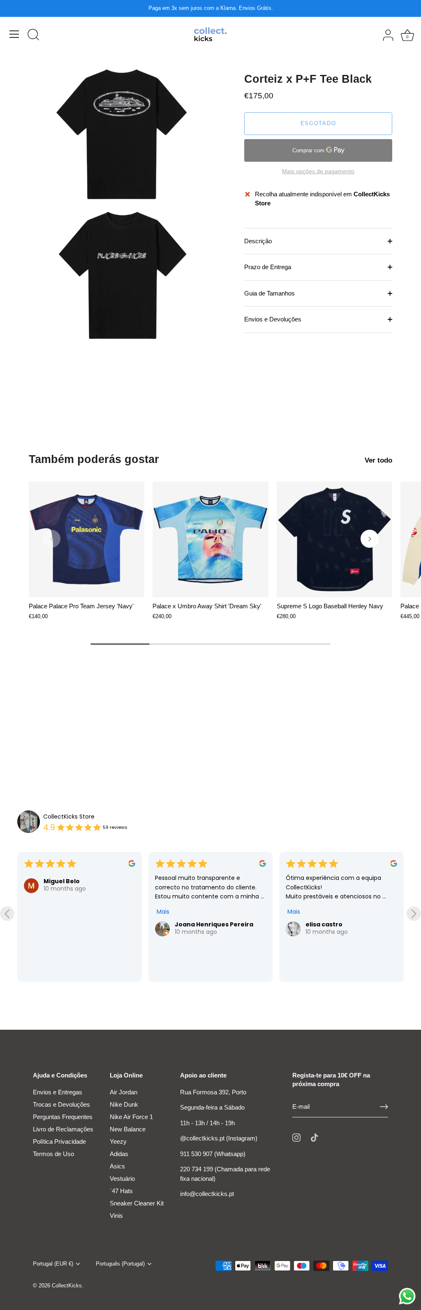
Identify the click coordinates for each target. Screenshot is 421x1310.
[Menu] (14, 34)
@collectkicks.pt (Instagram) (218, 1138)
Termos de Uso (53, 1153)
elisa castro (323, 924)
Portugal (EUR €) (53, 1264)
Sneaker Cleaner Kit (137, 1203)
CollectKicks (67, 1285)
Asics (117, 1166)
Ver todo (378, 460)
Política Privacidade (59, 1141)
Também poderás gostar (94, 459)
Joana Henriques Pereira (214, 924)
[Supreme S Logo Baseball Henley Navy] (334, 539)
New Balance (128, 1129)
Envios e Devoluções (272, 319)
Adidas (119, 1153)
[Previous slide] (7, 913)
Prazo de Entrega (267, 266)
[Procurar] (33, 35)
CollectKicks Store (69, 816)
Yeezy (118, 1141)
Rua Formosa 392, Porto (213, 1092)
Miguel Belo (62, 881)
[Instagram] (296, 1136)
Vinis (116, 1215)
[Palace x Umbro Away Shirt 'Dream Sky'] (210, 539)
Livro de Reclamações (63, 1129)
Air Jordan (123, 1092)
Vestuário (122, 1178)
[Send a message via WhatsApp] (407, 1296)
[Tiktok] (314, 1136)
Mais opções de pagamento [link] (318, 171)
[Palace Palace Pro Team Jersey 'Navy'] (86, 539)
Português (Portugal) (120, 1264)
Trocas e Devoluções (61, 1104)
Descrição (258, 240)
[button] (51, 539)
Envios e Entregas (57, 1092)
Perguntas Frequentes (63, 1116)
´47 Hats (121, 1190)
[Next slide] (414, 913)
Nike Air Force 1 (131, 1116)
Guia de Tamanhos (269, 293)
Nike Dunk (124, 1104)
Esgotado (318, 123)
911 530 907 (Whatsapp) (212, 1153)
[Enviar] (384, 1107)
